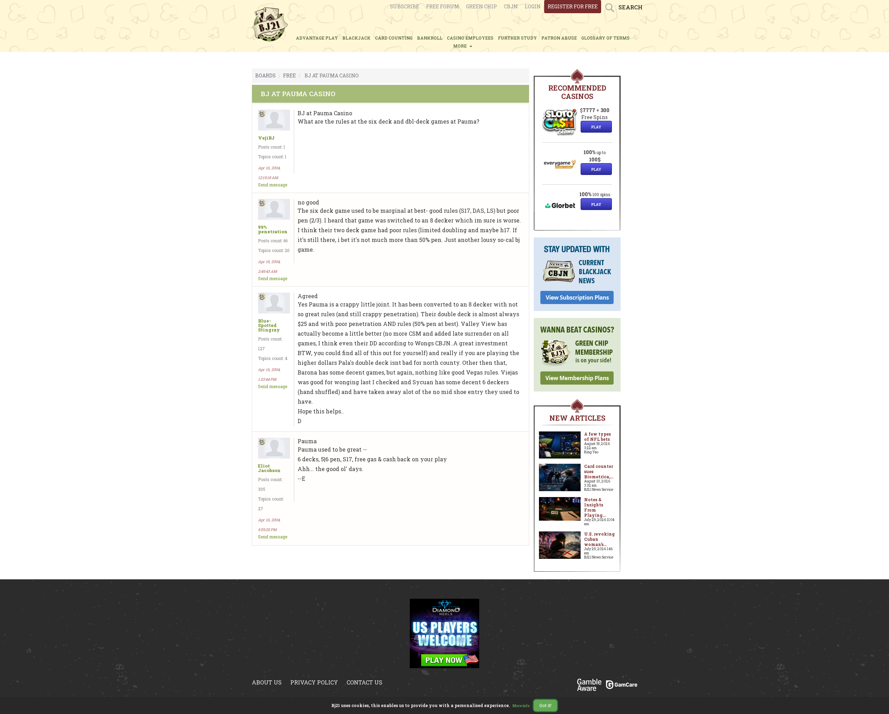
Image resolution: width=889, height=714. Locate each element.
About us (267, 682)
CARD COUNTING (394, 38)
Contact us (364, 682)
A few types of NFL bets (597, 436)
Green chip (481, 6)
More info (521, 706)
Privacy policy (314, 682)
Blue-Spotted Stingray (269, 325)
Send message (272, 184)
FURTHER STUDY (517, 38)
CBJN (511, 6)
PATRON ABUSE (559, 38)
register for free (573, 6)
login (533, 6)
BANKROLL (429, 38)
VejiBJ (266, 138)
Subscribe (404, 6)
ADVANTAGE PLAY (317, 38)
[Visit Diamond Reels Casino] (444, 633)
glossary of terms (605, 38)
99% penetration (273, 229)
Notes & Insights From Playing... (595, 507)
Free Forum (442, 6)
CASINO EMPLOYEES (470, 38)
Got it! (545, 705)
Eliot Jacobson (269, 468)
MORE (461, 46)
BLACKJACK (356, 38)
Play (596, 126)
